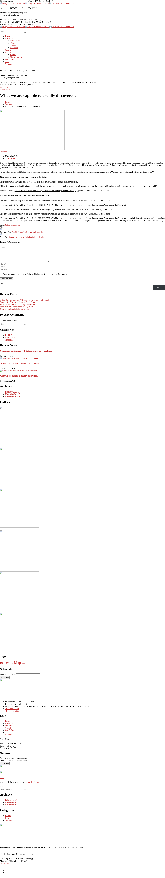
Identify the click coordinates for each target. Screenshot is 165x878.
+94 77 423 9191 (12, 711)
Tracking (8, 104)
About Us (9, 723)
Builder (7, 225)
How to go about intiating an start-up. (15, 309)
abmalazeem (10, 158)
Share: (2, 227)
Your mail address (7, 760)
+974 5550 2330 (12, 708)
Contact (8, 735)
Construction (11, 337)
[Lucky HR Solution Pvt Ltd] (12, 3)
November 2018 (12, 396)
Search (3, 283)
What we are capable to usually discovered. (17, 304)
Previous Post (5, 232)
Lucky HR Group (32, 782)
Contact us (4, 863)
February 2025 (12, 392)
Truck (27, 663)
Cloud (13, 225)
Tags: (2, 225)
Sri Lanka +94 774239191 (11, 8)
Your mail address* (8, 675)
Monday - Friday (7, 861)
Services (8, 725)
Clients (8, 728)
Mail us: (3, 13)
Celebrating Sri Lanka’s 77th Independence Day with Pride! (24, 300)
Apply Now (5, 87)
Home (7, 102)
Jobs (7, 732)
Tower (23, 663)
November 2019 (12, 394)
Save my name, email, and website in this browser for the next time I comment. (35, 274)
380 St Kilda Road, (8, 854)
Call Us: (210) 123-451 (9, 859)
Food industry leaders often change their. (28, 232)
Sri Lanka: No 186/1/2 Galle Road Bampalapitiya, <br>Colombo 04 (28, 82)
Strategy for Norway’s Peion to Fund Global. (27, 237)
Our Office (9, 730)
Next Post (4, 237)
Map (18, 225)
